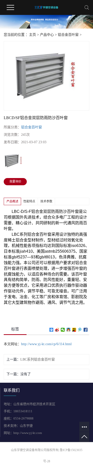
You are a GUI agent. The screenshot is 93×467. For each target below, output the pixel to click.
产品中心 (47, 35)
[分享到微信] (63, 330)
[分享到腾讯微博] (80, 330)
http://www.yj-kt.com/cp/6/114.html (46, 344)
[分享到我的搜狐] (74, 330)
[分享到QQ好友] (68, 330)
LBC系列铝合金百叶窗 (37, 359)
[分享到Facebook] (86, 330)
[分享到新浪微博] (57, 330)
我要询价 (15, 181)
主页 (32, 35)
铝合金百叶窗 (68, 35)
